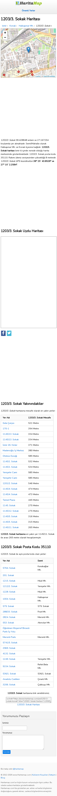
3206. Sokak (9, 684)
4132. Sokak (9, 653)
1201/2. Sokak (10, 483)
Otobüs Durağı (10, 455)
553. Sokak (8, 622)
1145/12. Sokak (11, 510)
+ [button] (5, 33)
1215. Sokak (9, 580)
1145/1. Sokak (10, 461)
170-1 (6, 428)
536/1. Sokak (9, 673)
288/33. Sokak (10, 611)
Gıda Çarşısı (8, 423)
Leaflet (37, 76)
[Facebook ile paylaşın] (3, 333)
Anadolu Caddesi (11, 679)
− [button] (5, 37)
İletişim (52, 775)
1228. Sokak (9, 591)
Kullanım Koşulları (40, 775)
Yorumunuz (7, 732)
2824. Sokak (9, 617)
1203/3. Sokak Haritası (28, 704)
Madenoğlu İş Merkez (13, 450)
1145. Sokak (9, 505)
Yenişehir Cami (10, 472)
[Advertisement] (28, 106)
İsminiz (5, 723)
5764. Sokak (9, 567)
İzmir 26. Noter (10, 444)
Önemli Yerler (28, 10)
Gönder (6, 752)
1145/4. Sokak (10, 488)
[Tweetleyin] (9, 333)
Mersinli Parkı (9, 637)
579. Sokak (8, 606)
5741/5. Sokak (10, 642)
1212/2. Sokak (10, 586)
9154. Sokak (9, 666)
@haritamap (18, 769)
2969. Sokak (9, 648)
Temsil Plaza (9, 499)
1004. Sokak (9, 598)
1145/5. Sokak (10, 516)
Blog (3, 778)
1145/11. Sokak (11, 527)
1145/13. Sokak (11, 434)
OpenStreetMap (49, 76)
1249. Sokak (9, 659)
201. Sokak (8, 575)
